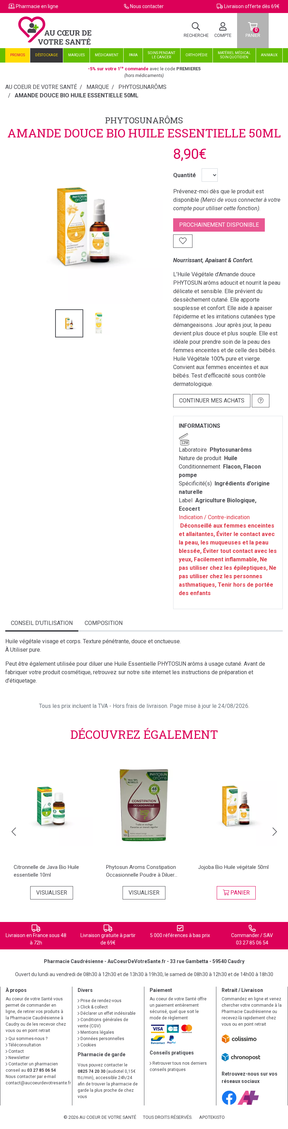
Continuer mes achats (211, 400)
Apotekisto (212, 1117)
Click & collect (93, 1007)
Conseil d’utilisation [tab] (42, 623)
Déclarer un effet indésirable (107, 1013)
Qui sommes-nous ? (27, 1038)
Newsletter (18, 1057)
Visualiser (51, 892)
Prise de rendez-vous (100, 1000)
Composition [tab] (104, 623)
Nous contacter (147, 6)
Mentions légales (96, 1032)
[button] (13, 831)
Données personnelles (101, 1038)
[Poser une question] (260, 400)
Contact (15, 1051)
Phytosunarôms (144, 120)
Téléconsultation (24, 1045)
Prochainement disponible (219, 224)
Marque (97, 87)
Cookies (87, 1045)
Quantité (184, 175)
